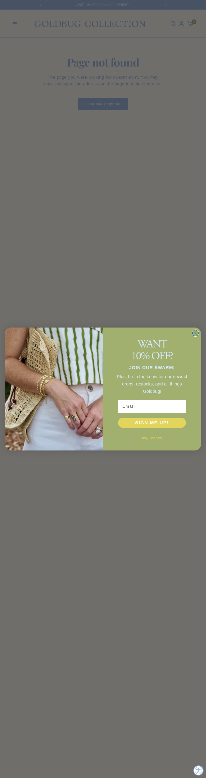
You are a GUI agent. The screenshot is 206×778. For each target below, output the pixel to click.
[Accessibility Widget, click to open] (198, 770)
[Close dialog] (195, 333)
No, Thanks (152, 438)
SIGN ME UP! (152, 422)
